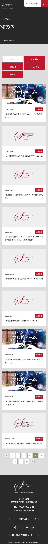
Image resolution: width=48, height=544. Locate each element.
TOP (4, 40)
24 (27, 461)
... (18, 455)
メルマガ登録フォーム (24, 535)
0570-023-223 (26, 507)
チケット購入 (34, 3)
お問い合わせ (24, 519)
